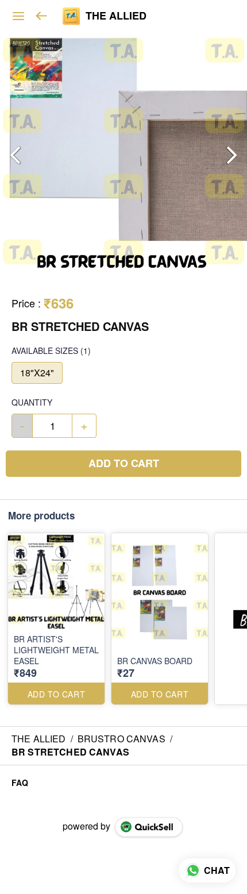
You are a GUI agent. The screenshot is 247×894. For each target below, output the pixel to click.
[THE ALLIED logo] (71, 16)
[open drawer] (18, 16)
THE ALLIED (116, 16)
